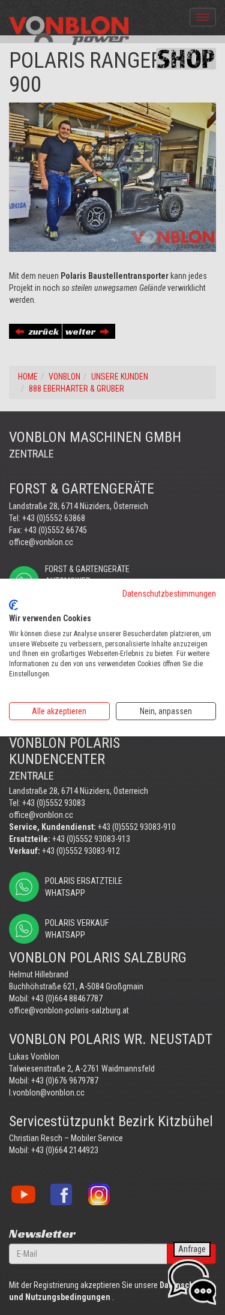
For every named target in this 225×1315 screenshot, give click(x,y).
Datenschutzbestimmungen (169, 593)
